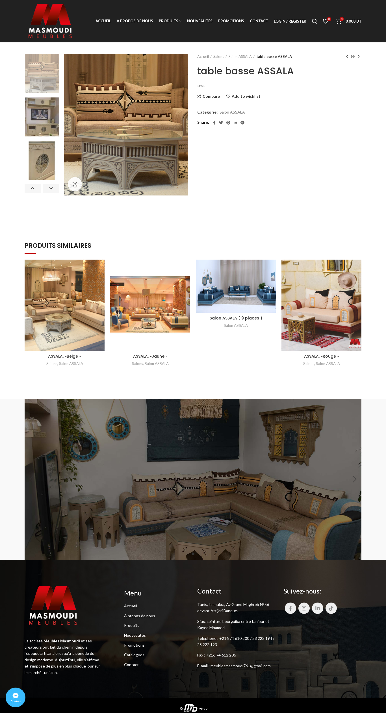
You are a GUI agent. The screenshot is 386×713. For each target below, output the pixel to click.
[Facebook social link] (214, 122)
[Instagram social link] (304, 608)
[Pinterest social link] (228, 122)
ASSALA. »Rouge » (321, 356)
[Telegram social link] (242, 122)
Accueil (203, 56)
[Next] (354, 479)
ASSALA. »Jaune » (150, 356)
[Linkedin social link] (235, 122)
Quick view (100, 294)
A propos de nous (139, 615)
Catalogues (134, 654)
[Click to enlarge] (75, 184)
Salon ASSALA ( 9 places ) (236, 318)
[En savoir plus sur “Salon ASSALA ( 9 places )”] (271, 281)
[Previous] (32, 479)
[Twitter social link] (221, 122)
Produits (131, 625)
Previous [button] (33, 188)
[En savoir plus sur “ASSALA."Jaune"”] (186, 281)
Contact (131, 664)
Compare (211, 96)
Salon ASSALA (240, 56)
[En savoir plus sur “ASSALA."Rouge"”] (357, 281)
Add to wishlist (246, 96)
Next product (358, 56)
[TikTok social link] (331, 608)
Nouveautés (135, 635)
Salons (218, 56)
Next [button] (51, 188)
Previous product (347, 56)
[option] (42, 73)
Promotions (134, 645)
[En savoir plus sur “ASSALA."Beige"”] (100, 281)
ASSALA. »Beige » (64, 356)
